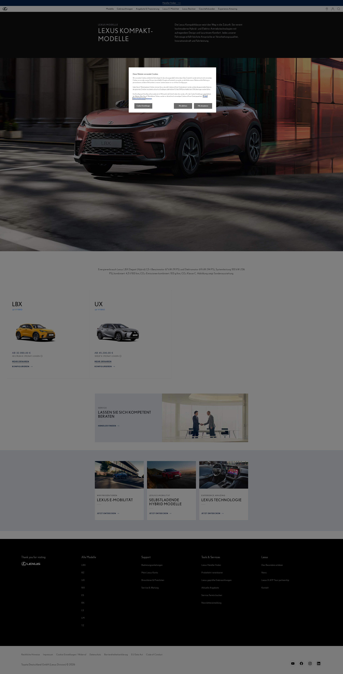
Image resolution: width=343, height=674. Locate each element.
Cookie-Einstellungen (143, 106)
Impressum (149, 98)
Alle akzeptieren (203, 106)
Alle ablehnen (183, 106)
